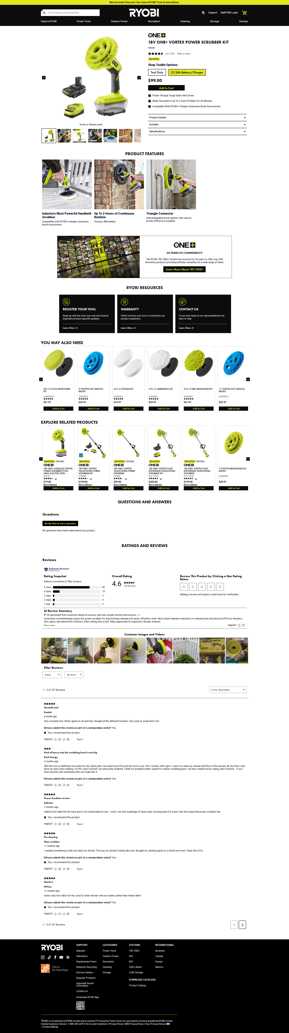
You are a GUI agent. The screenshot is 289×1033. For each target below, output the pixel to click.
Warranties (82, 956)
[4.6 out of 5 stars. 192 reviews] (154, 478)
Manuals (80, 951)
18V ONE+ (134, 951)
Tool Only (157, 72)
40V (131, 956)
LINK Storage (136, 972)
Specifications (157, 131)
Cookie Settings (50, 1027)
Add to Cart (166, 88)
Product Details (157, 117)
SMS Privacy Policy (134, 1024)
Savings (243, 21)
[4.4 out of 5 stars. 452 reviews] (119, 478)
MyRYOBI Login (229, 12)
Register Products (86, 978)
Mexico (159, 967)
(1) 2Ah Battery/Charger (187, 72)
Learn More (69, 327)
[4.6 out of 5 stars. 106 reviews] (189, 478)
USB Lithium (135, 967)
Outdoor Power (119, 21)
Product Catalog (137, 985)
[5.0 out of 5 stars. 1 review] (49, 399)
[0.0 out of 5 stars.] (224, 399)
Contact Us (82, 991)
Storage (214, 21)
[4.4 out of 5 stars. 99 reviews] (84, 478)
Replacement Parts (86, 961)
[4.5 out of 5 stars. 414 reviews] (49, 478)
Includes (154, 124)
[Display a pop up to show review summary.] (56, 480)
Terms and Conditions (96, 1024)
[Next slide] (139, 77)
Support (212, 12)
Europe (159, 961)
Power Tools (84, 21)
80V (131, 961)
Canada (159, 956)
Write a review (184, 53)
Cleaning (185, 21)
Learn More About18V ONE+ (184, 269)
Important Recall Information (84, 984)
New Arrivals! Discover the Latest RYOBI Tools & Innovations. (144, 2)
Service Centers (84, 972)
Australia (160, 951)
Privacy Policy (116, 1024)
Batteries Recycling (86, 967)
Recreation (154, 21)
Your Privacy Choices (155, 1024)
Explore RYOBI (49, 21)
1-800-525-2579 (76, 1024)
